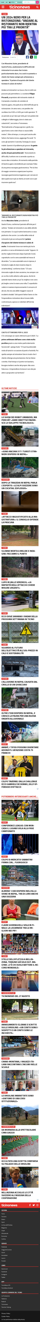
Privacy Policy (5, 1313)
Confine (3, 1239)
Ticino (3, 1214)
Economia (4, 1236)
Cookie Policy (5, 1316)
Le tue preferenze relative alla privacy (13, 1319)
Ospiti (3, 1231)
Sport (3, 1222)
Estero (3, 1219)
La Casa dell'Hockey (6, 1225)
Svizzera (3, 1217)
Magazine (4, 1228)
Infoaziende (4, 1233)
